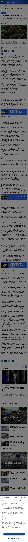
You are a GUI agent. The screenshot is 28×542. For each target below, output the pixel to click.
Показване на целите (14, 538)
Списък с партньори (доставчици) (10, 530)
